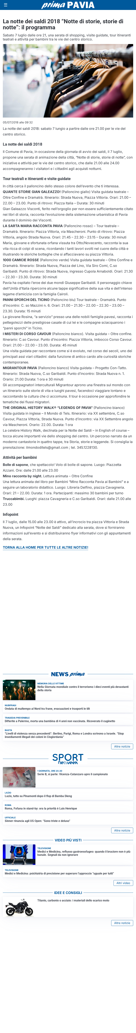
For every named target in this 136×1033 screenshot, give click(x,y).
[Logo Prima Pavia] (68, 5)
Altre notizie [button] (122, 746)
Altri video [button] (123, 883)
